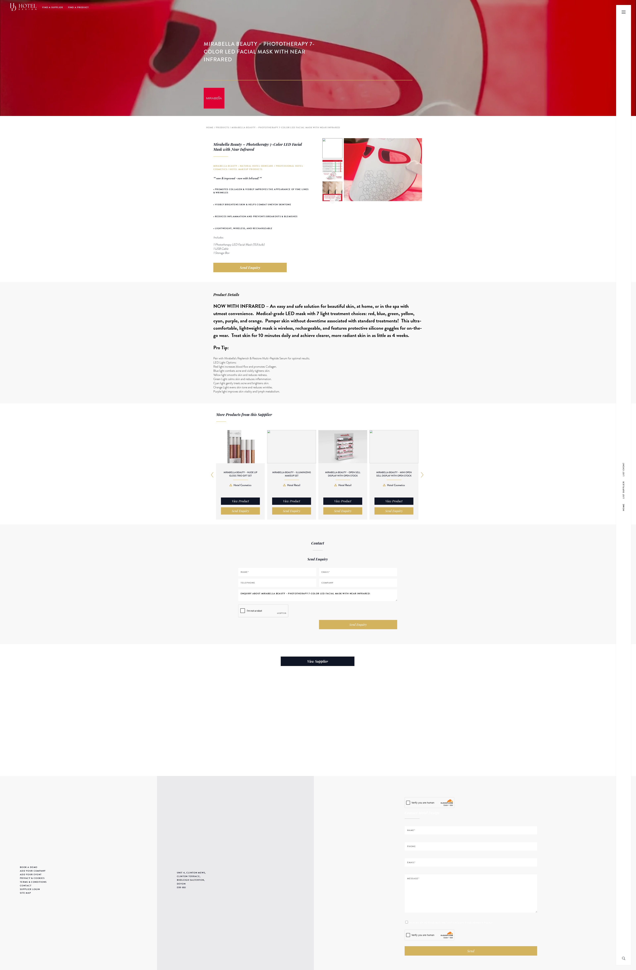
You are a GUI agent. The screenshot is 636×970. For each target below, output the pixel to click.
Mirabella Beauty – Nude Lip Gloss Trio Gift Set (240, 474)
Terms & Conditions (33, 882)
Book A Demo (28, 867)
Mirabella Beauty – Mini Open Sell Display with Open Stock (394, 474)
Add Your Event (31, 874)
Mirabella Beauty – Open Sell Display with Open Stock (342, 474)
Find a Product (78, 7)
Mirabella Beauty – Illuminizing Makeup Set (291, 474)
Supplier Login (30, 889)
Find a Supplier (52, 7)
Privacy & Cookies (32, 878)
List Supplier (623, 490)
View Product (240, 501)
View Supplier (317, 661)
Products (222, 127)
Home (209, 127)
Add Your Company (33, 871)
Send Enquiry (250, 267)
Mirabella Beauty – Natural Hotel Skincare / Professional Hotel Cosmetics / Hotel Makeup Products (258, 167)
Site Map (25, 893)
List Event (623, 469)
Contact (25, 885)
